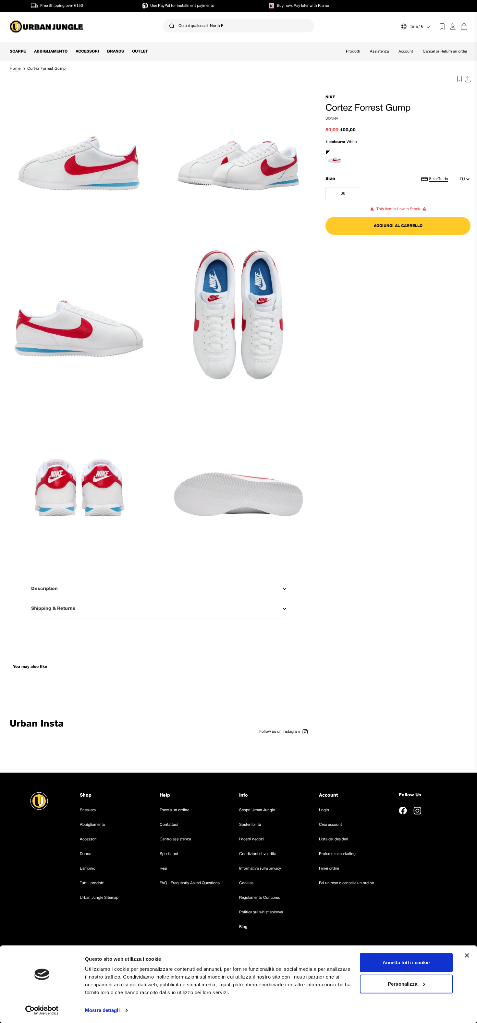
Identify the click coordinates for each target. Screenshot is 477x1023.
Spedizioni (169, 854)
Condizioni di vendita (257, 854)
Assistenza (379, 51)
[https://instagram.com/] (417, 810)
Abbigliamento (50, 51)
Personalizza (402, 983)
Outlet (140, 51)
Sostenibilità (250, 824)
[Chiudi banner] (467, 955)
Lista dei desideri (333, 839)
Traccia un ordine (174, 810)
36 (350, 195)
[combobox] (238, 25)
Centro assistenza (175, 839)
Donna (85, 854)
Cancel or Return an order (445, 51)
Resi (163, 868)
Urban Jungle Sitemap (99, 897)
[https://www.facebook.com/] (403, 810)
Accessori (87, 51)
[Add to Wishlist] (458, 80)
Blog (243, 927)
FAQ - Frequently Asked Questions (190, 883)
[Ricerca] (171, 25)
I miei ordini (329, 868)
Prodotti (353, 51)
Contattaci (169, 824)
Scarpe (18, 51)
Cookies (246, 883)
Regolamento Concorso (259, 897)
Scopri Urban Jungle (257, 810)
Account (405, 51)
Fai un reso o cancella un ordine (346, 883)
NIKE (330, 97)
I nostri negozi (251, 839)
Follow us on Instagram (279, 731)
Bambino (87, 868)
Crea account (330, 824)
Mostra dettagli (102, 1010)
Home (15, 68)
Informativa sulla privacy (260, 868)
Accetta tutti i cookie (406, 962)
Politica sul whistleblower (261, 912)
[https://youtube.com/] (432, 810)
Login (324, 810)
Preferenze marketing (337, 854)
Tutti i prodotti (92, 883)
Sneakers (88, 810)
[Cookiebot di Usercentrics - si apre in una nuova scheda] (42, 1010)
